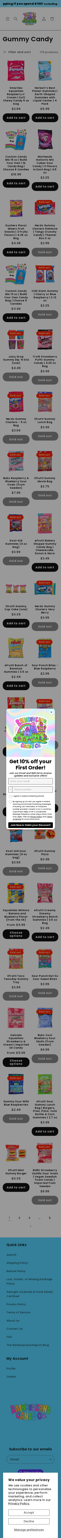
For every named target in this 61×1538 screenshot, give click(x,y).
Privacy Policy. (19, 1503)
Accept (29, 1513)
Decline (29, 1521)
